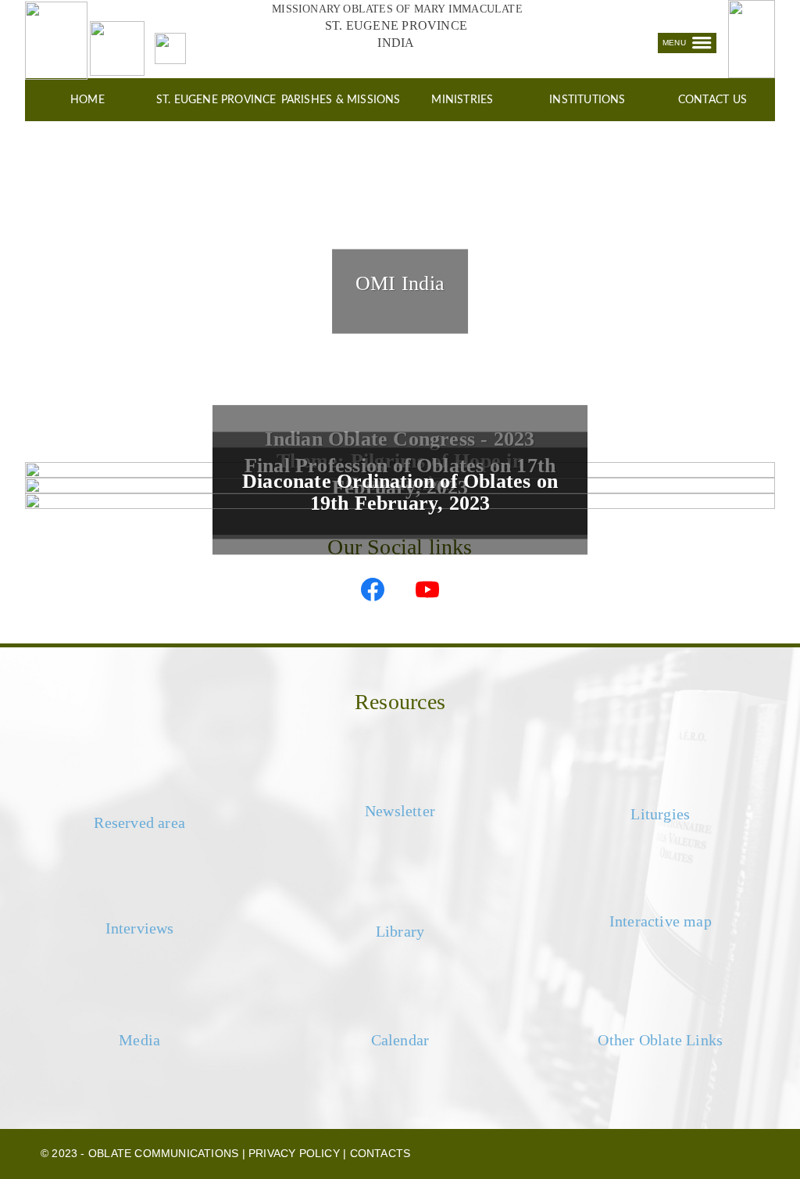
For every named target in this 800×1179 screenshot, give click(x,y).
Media (139, 1039)
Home (87, 100)
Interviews (139, 928)
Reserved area (139, 822)
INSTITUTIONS (587, 100)
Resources (400, 702)
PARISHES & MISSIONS (340, 100)
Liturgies (660, 813)
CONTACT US (712, 100)
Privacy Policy (294, 1153)
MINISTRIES (462, 100)
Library (400, 931)
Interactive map (660, 921)
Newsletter (400, 810)
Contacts (380, 1153)
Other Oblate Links (660, 1039)
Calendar (400, 1039)
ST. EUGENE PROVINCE (215, 100)
